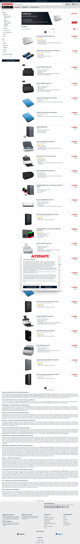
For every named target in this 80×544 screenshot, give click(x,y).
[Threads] (50, 506)
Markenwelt (65, 519)
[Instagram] (48, 506)
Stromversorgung (7, 23)
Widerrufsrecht (47, 520)
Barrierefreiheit (66, 525)
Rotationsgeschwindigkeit (7, 54)
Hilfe (73, 1)
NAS (5, 18)
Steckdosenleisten (56, 470)
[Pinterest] (58, 506)
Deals (17, 7)
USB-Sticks (6, 25)
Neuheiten (5, 43)
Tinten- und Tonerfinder (48, 526)
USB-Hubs (6, 24)
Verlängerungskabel (64, 470)
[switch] (76, 7)
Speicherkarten (7, 21)
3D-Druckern (11, 421)
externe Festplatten (16, 395)
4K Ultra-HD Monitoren (29, 433)
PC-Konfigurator (34, 7)
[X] (55, 506)
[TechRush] (63, 506)
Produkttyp (5, 47)
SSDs (23, 395)
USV (5, 27)
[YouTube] (65, 506)
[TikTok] (53, 506)
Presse (64, 517)
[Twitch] (68, 506)
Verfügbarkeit (5, 45)
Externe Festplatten (8, 16)
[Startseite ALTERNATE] (7, 4)
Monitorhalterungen (64, 433)
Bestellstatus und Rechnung (49, 517)
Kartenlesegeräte (20, 455)
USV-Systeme (54, 395)
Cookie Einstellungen (67, 523)
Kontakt (76, 1)
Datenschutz (65, 521)
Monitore (5, 34)
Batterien (21, 472)
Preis (4, 40)
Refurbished (25, 7)
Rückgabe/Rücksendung (48, 519)
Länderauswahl (40, 540)
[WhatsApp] (60, 506)
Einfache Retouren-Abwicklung (41, 1)
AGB (64, 520)
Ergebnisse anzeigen (11, 60)
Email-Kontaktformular (32, 517)
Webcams (6, 28)
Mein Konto (46, 516)
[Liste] (74, 29)
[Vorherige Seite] (43, 32)
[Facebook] (45, 506)
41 (53, 32)
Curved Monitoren (14, 433)
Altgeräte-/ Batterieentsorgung (49, 523)
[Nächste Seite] (57, 32)
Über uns (65, 516)
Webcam (31, 459)
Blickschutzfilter (50, 433)
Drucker (7, 395)
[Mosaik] (77, 29)
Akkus (16, 472)
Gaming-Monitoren (21, 433)
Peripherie (49, 402)
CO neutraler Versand (6, 1)
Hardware (6, 9)
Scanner (5, 20)
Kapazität (4, 49)
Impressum (40, 537)
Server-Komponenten (7, 32)
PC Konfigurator (47, 521)
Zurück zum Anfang (40, 500)
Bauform (4, 51)
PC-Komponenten (6, 30)
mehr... (4, 36)
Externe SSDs (6, 17)
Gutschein (46, 524)
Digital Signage (37, 395)
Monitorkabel (56, 433)
